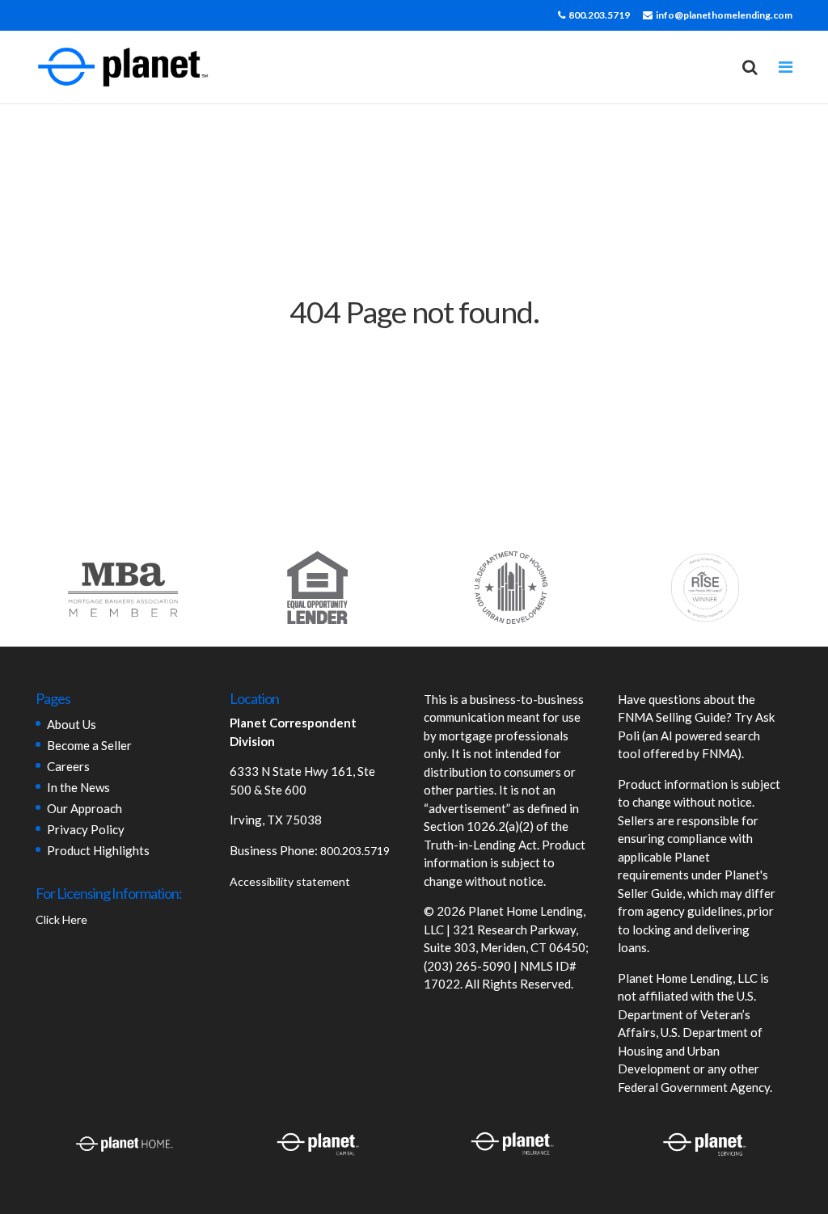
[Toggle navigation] (785, 67)
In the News (78, 787)
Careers (68, 766)
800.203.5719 (599, 15)
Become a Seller (89, 745)
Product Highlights (98, 850)
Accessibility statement (290, 881)
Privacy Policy (86, 829)
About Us (71, 724)
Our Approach (84, 808)
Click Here (61, 919)
